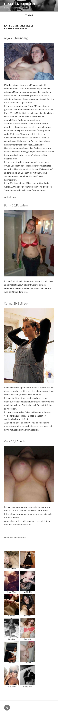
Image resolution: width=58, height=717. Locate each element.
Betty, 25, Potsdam (16, 205)
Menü (30, 15)
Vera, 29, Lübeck (14, 441)
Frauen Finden (19, 4)
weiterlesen (10, 197)
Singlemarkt (24, 387)
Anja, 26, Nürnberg (16, 38)
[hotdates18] (20, 686)
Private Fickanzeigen (14, 85)
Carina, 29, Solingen (16, 303)
